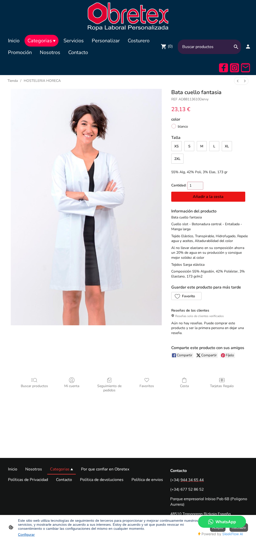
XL (227, 146)
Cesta (184, 386)
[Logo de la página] (128, 16)
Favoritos (147, 386)
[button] (186, 296)
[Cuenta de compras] (248, 47)
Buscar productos (34, 386)
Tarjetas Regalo (222, 386)
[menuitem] (237, 81)
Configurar (26, 534)
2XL (177, 158)
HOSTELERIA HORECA (42, 80)
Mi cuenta (71, 386)
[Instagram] (234, 67)
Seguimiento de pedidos (109, 388)
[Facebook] (223, 67)
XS (176, 146)
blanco (183, 126)
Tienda (13, 80)
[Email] (245, 67)
